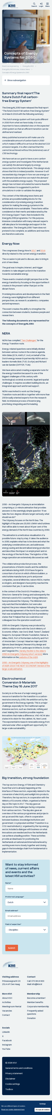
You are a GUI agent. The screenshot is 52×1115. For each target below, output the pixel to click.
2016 (43, 250)
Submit (11, 948)
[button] (34, 5)
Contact (6, 1015)
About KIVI (7, 998)
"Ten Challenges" (28, 340)
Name (8, 883)
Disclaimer (10, 1078)
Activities (6, 1002)
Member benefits (35, 1002)
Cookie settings (12, 1084)
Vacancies (7, 1010)
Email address (11, 911)
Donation (31, 1018)
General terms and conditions (19, 1068)
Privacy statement (14, 1073)
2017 (33, 250)
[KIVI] (11, 5)
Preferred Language (14, 897)
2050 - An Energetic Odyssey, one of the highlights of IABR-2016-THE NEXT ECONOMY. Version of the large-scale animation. (26, 665)
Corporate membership (38, 1006)
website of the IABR (28, 657)
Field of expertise (13, 924)
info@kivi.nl (37, 984)
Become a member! (36, 998)
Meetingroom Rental (11, 1006)
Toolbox (9, 1089)
